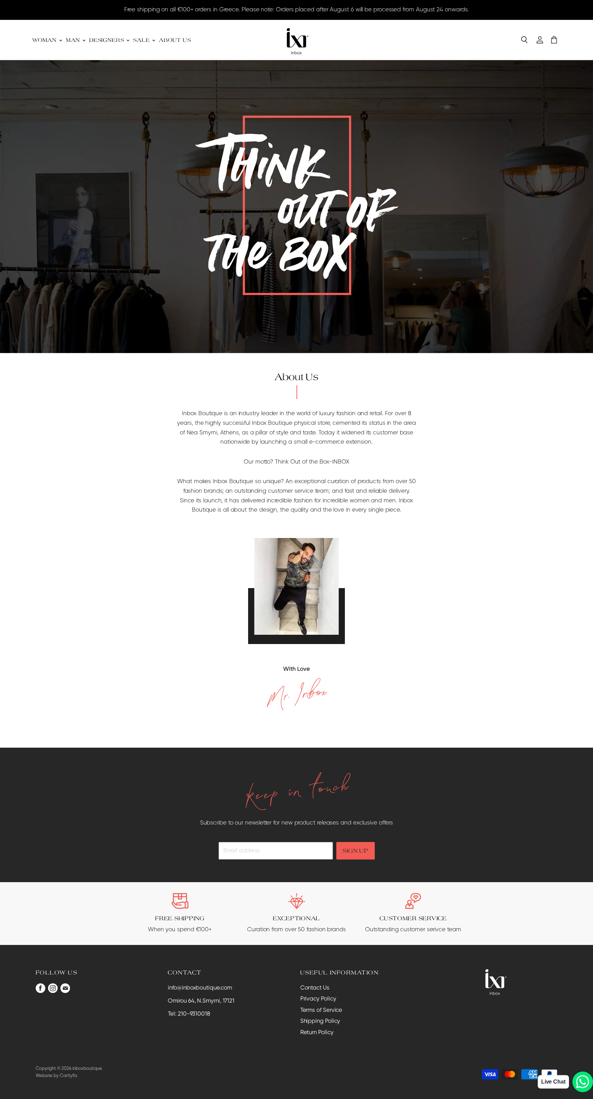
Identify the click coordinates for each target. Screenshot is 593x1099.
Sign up (355, 850)
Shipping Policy (320, 1021)
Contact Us (314, 988)
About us (175, 40)
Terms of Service (321, 1010)
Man (74, 40)
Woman (45, 40)
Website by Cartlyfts (56, 1076)
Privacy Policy (318, 999)
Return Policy (317, 1033)
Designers (107, 40)
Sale (142, 40)
